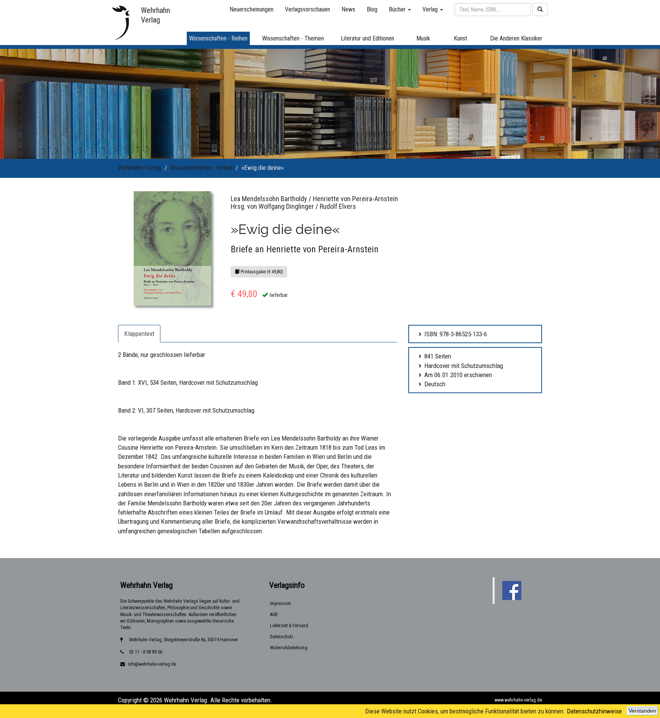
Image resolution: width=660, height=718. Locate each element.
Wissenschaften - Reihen (202, 167)
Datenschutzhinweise (594, 711)
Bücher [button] (398, 9)
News (348, 9)
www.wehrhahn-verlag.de (518, 700)
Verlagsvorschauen (307, 9)
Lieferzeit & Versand (289, 625)
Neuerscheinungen (251, 9)
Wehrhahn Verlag (139, 167)
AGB (274, 614)
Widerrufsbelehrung (288, 647)
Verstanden (642, 711)
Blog (372, 9)
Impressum (280, 603)
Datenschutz (281, 636)
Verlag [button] (430, 9)
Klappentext (139, 333)
